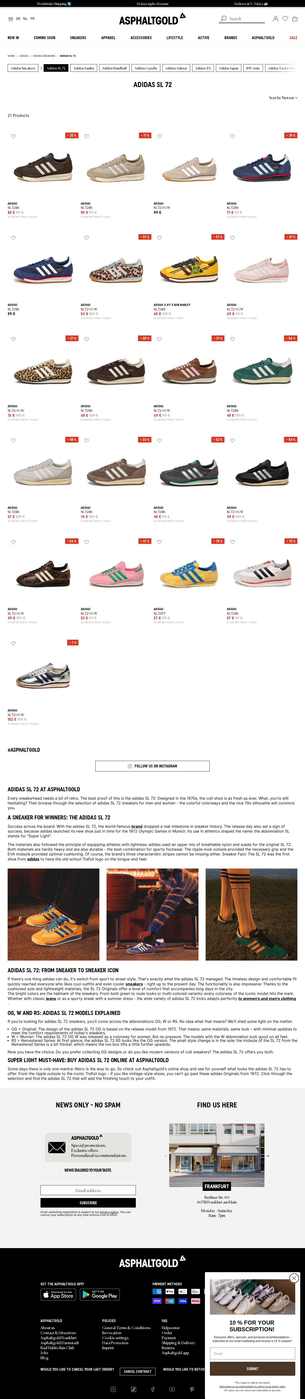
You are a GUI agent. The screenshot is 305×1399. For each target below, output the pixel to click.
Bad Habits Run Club (57, 1347)
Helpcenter (171, 1327)
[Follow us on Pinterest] (192, 1389)
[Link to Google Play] (100, 1295)
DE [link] (18, 19)
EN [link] (11, 19)
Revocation (111, 1332)
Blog (45, 1357)
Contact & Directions (58, 1332)
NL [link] (25, 19)
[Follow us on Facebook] (152, 1389)
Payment (169, 1337)
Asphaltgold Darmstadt (60, 1342)
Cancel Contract (138, 1371)
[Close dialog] (294, 1278)
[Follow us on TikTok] (133, 1389)
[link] (152, 19)
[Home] (152, 1261)
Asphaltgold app (175, 1352)
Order (167, 1332)
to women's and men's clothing (267, 998)
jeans (51, 998)
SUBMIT (253, 1369)
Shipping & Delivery (178, 1342)
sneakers (134, 983)
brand (137, 826)
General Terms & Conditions (126, 1327)
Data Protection (115, 1342)
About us (48, 1327)
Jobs (44, 1352)
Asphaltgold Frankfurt (58, 1337)
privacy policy (109, 1212)
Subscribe (88, 1203)
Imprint (108, 1347)
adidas (33, 858)
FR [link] (32, 19)
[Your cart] (294, 18)
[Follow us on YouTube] (172, 1389)
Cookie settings (115, 1337)
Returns (168, 1347)
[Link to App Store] (58, 1295)
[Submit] (223, 19)
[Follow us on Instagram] (113, 1389)
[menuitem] (34, 97)
